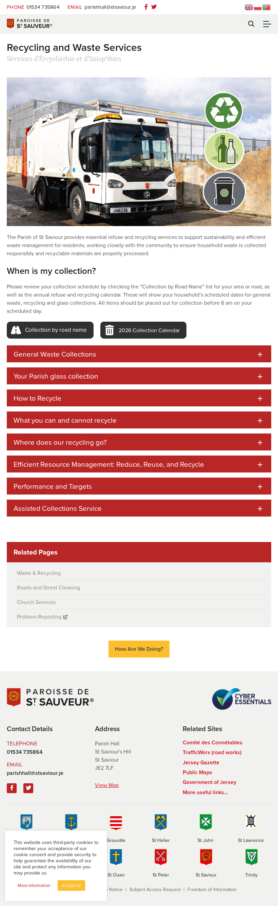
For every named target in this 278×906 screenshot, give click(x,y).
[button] (50, 330)
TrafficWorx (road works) (212, 752)
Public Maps (197, 772)
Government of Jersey (209, 782)
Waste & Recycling (39, 573)
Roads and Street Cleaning (48, 587)
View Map (107, 785)
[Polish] (258, 6)
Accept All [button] (71, 885)
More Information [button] (34, 885)
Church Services (36, 602)
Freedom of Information (212, 889)
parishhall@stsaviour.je (101, 7)
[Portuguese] (266, 6)
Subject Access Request (155, 889)
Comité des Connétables (212, 742)
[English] (249, 6)
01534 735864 (33, 7)
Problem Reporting (39, 616)
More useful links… (205, 792)
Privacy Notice (108, 889)
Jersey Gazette (201, 762)
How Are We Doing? (139, 649)
